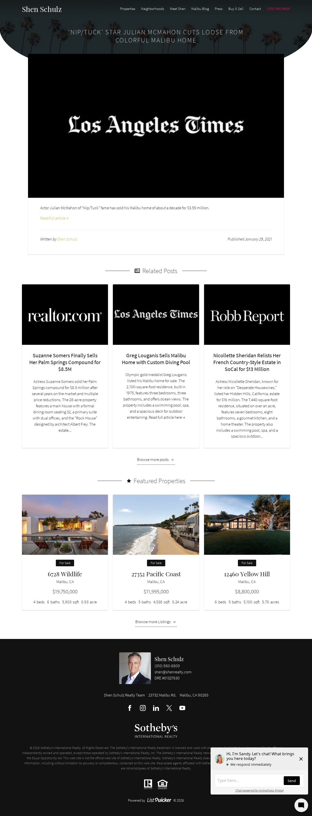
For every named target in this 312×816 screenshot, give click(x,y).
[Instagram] (142, 708)
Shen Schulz (169, 659)
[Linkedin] (156, 708)
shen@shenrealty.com (173, 672)
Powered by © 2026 (156, 800)
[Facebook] (129, 708)
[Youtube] (182, 708)
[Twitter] (169, 708)
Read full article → (54, 218)
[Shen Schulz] (135, 668)
